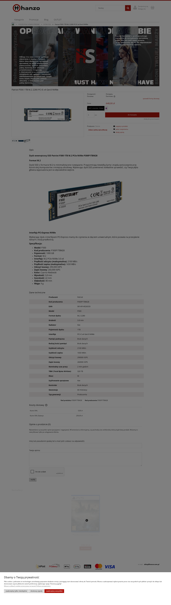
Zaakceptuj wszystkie (54, 591)
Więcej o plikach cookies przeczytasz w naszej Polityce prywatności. (27, 586)
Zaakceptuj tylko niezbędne (16, 591)
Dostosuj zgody (36, 591)
